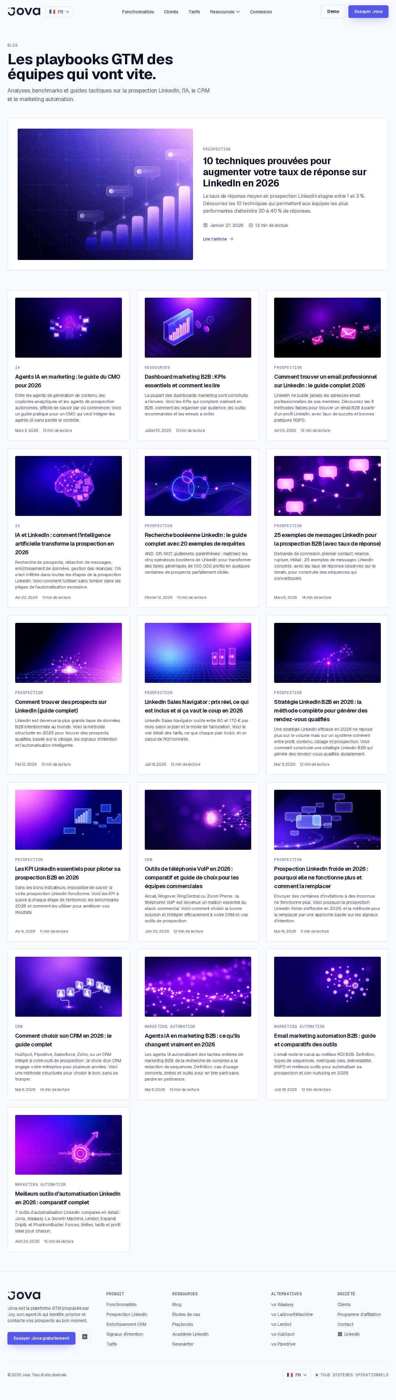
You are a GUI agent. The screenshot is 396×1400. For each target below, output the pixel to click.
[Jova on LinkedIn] (84, 1336)
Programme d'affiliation (359, 1314)
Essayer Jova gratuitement (41, 1338)
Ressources (222, 12)
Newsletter (182, 1344)
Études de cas (186, 1314)
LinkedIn (352, 1334)
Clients (171, 12)
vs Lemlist (281, 1324)
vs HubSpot (282, 1334)
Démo (333, 11)
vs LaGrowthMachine (292, 1314)
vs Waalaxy (282, 1304)
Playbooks (182, 1324)
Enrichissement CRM (126, 1324)
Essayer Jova (368, 11)
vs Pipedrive (283, 1344)
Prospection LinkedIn (126, 1314)
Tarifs (194, 12)
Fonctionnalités (138, 12)
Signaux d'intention (124, 1334)
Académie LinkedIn (190, 1334)
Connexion (261, 12)
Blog (176, 1304)
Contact (345, 1324)
